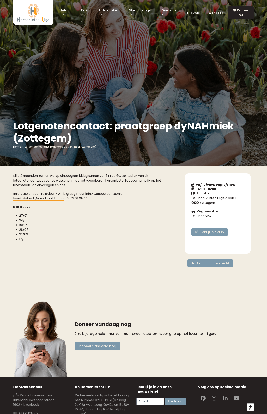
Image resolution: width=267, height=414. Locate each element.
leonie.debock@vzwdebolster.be (38, 198)
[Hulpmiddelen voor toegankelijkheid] (250, 407)
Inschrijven (175, 401)
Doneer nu (242, 12)
